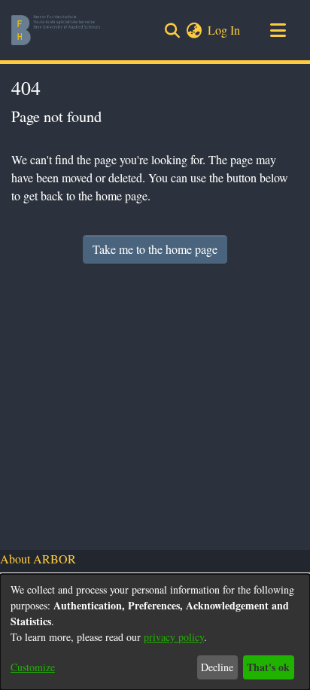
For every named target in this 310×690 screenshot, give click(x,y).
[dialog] (155, 632)
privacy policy (174, 637)
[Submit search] (172, 30)
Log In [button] (225, 30)
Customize (33, 667)
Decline (217, 667)
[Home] (55, 30)
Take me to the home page (155, 249)
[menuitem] (193, 30)
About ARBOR (38, 558)
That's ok (268, 667)
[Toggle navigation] (278, 30)
